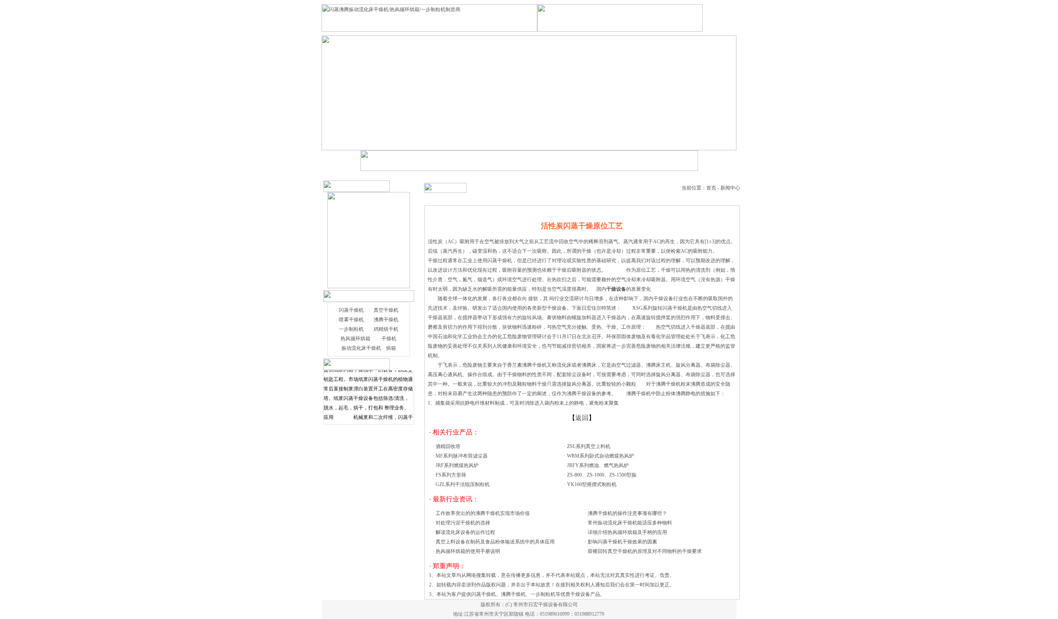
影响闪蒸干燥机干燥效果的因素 (622, 542)
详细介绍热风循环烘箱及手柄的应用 (627, 532)
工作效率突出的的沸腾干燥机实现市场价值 (483, 513)
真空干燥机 (386, 310)
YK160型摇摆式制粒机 (592, 484)
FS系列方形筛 (451, 475)
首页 (711, 188)
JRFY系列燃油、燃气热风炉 (598, 465)
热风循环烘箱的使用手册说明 (468, 551)
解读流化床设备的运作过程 (465, 532)
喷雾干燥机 (351, 320)
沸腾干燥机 (386, 320)
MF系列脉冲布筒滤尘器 (462, 456)
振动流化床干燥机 (361, 348)
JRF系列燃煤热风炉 (457, 465)
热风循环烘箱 (355, 339)
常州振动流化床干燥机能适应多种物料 (630, 523)
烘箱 (391, 348)
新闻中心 (730, 188)
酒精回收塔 (448, 446)
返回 (582, 417)
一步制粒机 (351, 329)
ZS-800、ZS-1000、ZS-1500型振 (601, 475)
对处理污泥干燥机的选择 (463, 523)
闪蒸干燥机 (351, 310)
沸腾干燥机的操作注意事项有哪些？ (627, 513)
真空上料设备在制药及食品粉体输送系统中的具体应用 (495, 542)
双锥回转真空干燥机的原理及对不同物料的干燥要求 (645, 551)
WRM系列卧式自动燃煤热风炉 (600, 456)
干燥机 (388, 339)
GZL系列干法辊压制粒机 (463, 484)
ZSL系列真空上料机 (588, 446)
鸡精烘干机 (386, 329)
